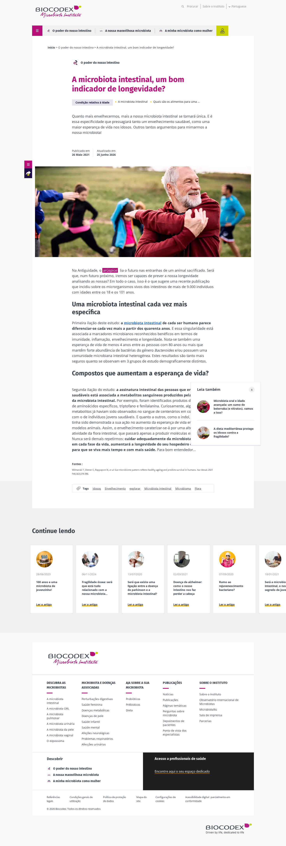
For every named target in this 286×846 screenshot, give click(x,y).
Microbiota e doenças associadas (98, 685)
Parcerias (205, 721)
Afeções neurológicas (95, 733)
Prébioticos (133, 704)
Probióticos (133, 699)
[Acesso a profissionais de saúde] (222, 31)
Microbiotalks (208, 709)
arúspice (110, 270)
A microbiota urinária (61, 724)
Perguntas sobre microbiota (173, 713)
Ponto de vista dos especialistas (175, 732)
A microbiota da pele (60, 729)
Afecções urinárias (94, 744)
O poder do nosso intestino (72, 31)
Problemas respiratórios (97, 739)
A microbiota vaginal (60, 735)
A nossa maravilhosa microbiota (128, 31)
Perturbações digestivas (97, 699)
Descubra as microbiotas (56, 685)
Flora (198, 488)
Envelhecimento (115, 488)
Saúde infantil (91, 722)
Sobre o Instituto (213, 6)
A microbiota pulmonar (55, 716)
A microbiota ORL (58, 708)
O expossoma (55, 741)
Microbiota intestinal (157, 488)
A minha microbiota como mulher (188, 31)
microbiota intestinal (142, 323)
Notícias (168, 694)
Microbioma (183, 488)
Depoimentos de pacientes (173, 723)
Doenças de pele (92, 716)
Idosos (97, 488)
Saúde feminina (92, 704)
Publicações (172, 683)
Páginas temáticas (174, 705)
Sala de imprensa (210, 715)
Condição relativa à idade (92, 102)
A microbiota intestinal (133, 101)
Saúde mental (91, 727)
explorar (135, 488)
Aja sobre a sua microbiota (137, 685)
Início (51, 47)
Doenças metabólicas (95, 710)
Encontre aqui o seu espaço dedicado (182, 771)
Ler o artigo (44, 604)
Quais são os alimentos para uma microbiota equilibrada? (176, 101)
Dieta (129, 710)
